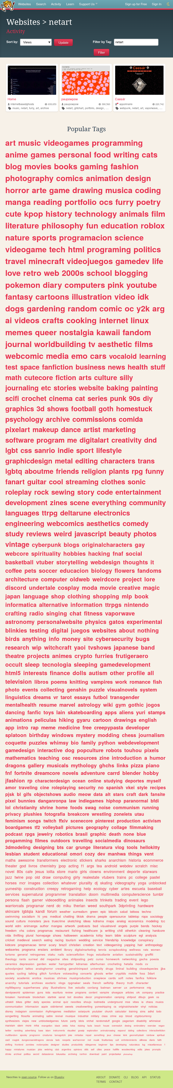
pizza (137, 765)
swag (90, 807)
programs (80, 992)
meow (84, 794)
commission (36, 1011)
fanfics (140, 978)
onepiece (100, 978)
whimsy (59, 742)
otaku (51, 954)
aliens (126, 712)
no (101, 787)
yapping (129, 944)
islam (48, 1030)
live (70, 987)
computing (62, 877)
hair (140, 944)
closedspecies (148, 969)
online (94, 780)
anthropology (154, 944)
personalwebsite (59, 622)
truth (130, 983)
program (50, 440)
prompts (156, 1049)
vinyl (143, 1006)
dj (96, 882)
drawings (125, 719)
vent (149, 853)
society (10, 978)
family (88, 742)
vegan (161, 1025)
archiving (72, 1054)
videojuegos (90, 261)
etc (46, 387)
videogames (66, 142)
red (89, 1039)
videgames (90, 1044)
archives (37, 983)
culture (105, 377)
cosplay (68, 587)
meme (48, 727)
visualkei (71, 1030)
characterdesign (52, 780)
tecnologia (56, 664)
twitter (8, 1030)
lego (144, 899)
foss (142, 973)
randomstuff (102, 1021)
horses (11, 882)
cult (117, 1039)
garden (41, 964)
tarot (66, 697)
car (69, 847)
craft (131, 794)
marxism (10, 1025)
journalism (151, 734)
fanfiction (57, 367)
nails (61, 954)
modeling (152, 921)
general (23, 954)
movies (37, 166)
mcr (22, 882)
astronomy (20, 622)
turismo (10, 954)
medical (55, 916)
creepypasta (108, 727)
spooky (23, 1035)
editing (86, 461)
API (144, 1077)
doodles (78, 997)
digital (59, 630)
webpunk (125, 108)
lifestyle (109, 450)
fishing (76, 930)
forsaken (10, 997)
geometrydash (137, 1035)
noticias (153, 1006)
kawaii (108, 332)
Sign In (156, 4)
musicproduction (80, 978)
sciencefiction (75, 954)
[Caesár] (139, 80)
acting (73, 865)
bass (40, 1030)
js (101, 930)
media (57, 355)
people (102, 916)
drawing (87, 190)
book (142, 596)
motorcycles (42, 1044)
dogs (14, 308)
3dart (151, 973)
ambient (56, 949)
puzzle (97, 689)
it (152, 562)
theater (11, 865)
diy (148, 398)
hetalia (128, 964)
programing (109, 249)
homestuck (134, 408)
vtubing (81, 1025)
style (142, 787)
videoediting (55, 899)
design (100, 108)
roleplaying (64, 787)
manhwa (117, 853)
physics (95, 622)
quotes (9, 973)
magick (15, 1039)
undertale (42, 587)
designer (55, 1044)
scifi (12, 398)
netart (24, 108)
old (37, 877)
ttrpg (50, 513)
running (150, 807)
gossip (81, 1030)
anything (34, 639)
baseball (155, 888)
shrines (62, 978)
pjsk (9, 794)
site (88, 639)
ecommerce (153, 860)
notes (129, 978)
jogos (153, 704)
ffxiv (63, 820)
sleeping (85, 664)
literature (22, 225)
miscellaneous (155, 1044)
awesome (26, 860)
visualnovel (108, 926)
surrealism (80, 911)
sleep (32, 664)
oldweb (80, 579)
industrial (83, 1016)
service (98, 940)
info (54, 639)
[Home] (32, 80)
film (158, 213)
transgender (124, 697)
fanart (15, 481)
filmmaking (141, 827)
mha (36, 1025)
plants (119, 471)
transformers (47, 860)
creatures (47, 1035)
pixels (108, 108)
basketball (19, 562)
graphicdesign (28, 461)
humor (157, 757)
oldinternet (56, 1006)
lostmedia (99, 1002)
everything (109, 502)
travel (15, 261)
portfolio (89, 108)
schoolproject (14, 969)
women (155, 950)
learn (108, 935)
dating (131, 1030)
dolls (79, 673)
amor (10, 787)
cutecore (38, 377)
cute (13, 213)
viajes (25, 1021)
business (90, 367)
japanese (126, 647)
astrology (89, 704)
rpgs (30, 834)
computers (85, 284)
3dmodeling (18, 847)
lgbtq (13, 471)
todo (158, 1011)
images (34, 882)
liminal (120, 969)
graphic (98, 834)
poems (59, 681)
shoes (57, 935)
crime (113, 1016)
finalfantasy (107, 1039)
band (148, 647)
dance (71, 429)
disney (9, 1011)
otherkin (130, 930)
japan (12, 596)
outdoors (60, 840)
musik (96, 1039)
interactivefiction (157, 1030)
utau (139, 814)
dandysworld (12, 992)
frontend (19, 1044)
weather (64, 911)
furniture (54, 973)
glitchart (78, 108)
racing (59, 940)
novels (70, 772)
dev (101, 853)
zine (104, 757)
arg (158, 308)
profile (136, 673)
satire (49, 1016)
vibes (136, 1002)
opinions (78, 1049)
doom (93, 894)
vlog (119, 847)
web (51, 272)
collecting (52, 689)
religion (93, 471)
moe (127, 1002)
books (65, 166)
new (33, 1021)
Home (12, 99)
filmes (41, 840)
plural (29, 935)
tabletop (133, 916)
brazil (62, 944)
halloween (71, 935)
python (106, 742)
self (92, 1049)
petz (90, 959)
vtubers (108, 877)
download (94, 1054)
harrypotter (66, 964)
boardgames (18, 827)
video (124, 296)
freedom (11, 930)
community (147, 502)
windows (62, 734)
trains (121, 877)
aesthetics (103, 523)
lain (60, 712)
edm (18, 926)
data (98, 794)
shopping (106, 596)
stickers (86, 860)
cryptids (121, 973)
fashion (125, 166)
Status (155, 1077)
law (72, 800)
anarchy (10, 983)
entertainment (138, 492)
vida (8, 935)
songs (34, 820)
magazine (53, 959)
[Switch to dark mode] (168, 4)
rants (22, 959)
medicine (69, 727)
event (133, 899)
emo (79, 355)
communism (126, 807)
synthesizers (12, 1021)
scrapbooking (118, 950)
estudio (80, 987)
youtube (141, 284)
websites (104, 630)
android (110, 865)
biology (101, 570)
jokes (147, 1049)
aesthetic (115, 344)
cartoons (52, 296)
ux (125, 987)
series (97, 398)
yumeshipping (103, 1006)
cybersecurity (114, 639)
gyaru (83, 719)
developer (138, 727)
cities (99, 1049)
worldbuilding (60, 344)
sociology (156, 916)
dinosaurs (134, 840)
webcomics (65, 523)
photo (12, 689)
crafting (16, 613)
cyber (113, 888)
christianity (25, 807)
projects (38, 656)
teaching (48, 757)
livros (32, 865)
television (18, 681)
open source (29, 1077)
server (117, 987)
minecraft (46, 261)
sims (142, 1011)
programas (45, 930)
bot (69, 997)
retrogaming (71, 888)
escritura (58, 992)
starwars (150, 871)
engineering (24, 523)
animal (57, 1002)
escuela (138, 888)
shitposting (78, 959)
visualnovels (122, 689)
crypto (83, 656)
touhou (133, 750)
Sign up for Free (136, 4)
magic (151, 587)
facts (89, 1025)
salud (123, 911)
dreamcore (47, 772)
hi (39, 916)
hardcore (159, 930)
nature (17, 237)
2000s (73, 272)
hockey (157, 926)
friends (67, 471)
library (68, 950)
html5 (13, 673)
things (135, 853)
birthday (39, 734)
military (95, 1016)
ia (142, 1002)
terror (42, 944)
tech (57, 249)
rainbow (150, 1035)
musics (159, 1002)
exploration (92, 1030)
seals (86, 983)
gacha (143, 959)
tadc (57, 1039)
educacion (74, 570)
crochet (34, 398)
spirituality (46, 553)
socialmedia (108, 840)
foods (76, 807)
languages (22, 513)
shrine (46, 807)
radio (36, 613)
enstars (43, 949)
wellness (135, 950)
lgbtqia (27, 911)
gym (120, 704)
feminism (15, 820)
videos (26, 320)
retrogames (37, 954)
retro (32, 272)
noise (105, 807)
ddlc (86, 1049)
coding (148, 190)
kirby (99, 935)
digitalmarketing (85, 950)
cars (98, 355)
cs (115, 1006)
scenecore (81, 820)
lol (8, 807)
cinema (61, 398)
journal (18, 344)
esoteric (50, 983)
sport (85, 450)
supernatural (32, 894)
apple (44, 1006)
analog (121, 921)
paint (104, 1054)
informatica (20, 605)
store (61, 871)
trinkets (106, 899)
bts (60, 847)
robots (114, 750)
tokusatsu (61, 1054)
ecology (100, 888)
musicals (57, 765)
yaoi (80, 647)
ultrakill (9, 1002)
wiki (108, 704)
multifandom (11, 1035)
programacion (85, 237)
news (116, 367)
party (73, 1021)
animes (62, 656)
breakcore (78, 814)
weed (92, 905)
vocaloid (123, 356)
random (82, 308)
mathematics (20, 757)
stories (65, 387)
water (52, 964)
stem (20, 1025)
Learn (70, 4)
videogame (26, 249)
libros (41, 681)
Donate (114, 1077)
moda (89, 587)
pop (29, 877)
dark (143, 794)
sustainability (134, 954)
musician (31, 1049)
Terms (101, 1082)
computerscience (136, 894)
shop (58, 596)
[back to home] (7, 6)
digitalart (94, 440)
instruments (59, 1030)
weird (63, 533)
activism (152, 820)
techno (146, 911)
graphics (19, 408)
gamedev (132, 261)
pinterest (104, 820)
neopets (66, 1039)
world (9, 926)
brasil (82, 834)
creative (130, 587)
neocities (76, 1002)
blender (131, 772)
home (62, 807)
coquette (15, 742)
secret (36, 1054)
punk (118, 398)
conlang (93, 987)
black (57, 1025)
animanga (30, 926)
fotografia (55, 814)
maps (110, 921)
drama (90, 916)
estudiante (103, 954)
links (122, 765)
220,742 (159, 104)
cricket (10, 940)
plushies (33, 814)
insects (92, 899)
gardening (46, 308)
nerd (50, 905)
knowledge (128, 940)
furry (31, 108)
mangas (56, 926)
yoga (142, 882)
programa (28, 949)
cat (80, 398)
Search (41, 4)
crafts (53, 320)
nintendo (136, 605)
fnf (8, 772)
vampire (104, 992)
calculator (120, 1011)
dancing (15, 712)
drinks (8, 1054)
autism (98, 673)
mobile (132, 973)
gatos (116, 622)
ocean (78, 780)
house (106, 1025)
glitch (43, 973)
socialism (28, 916)
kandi (40, 911)
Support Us (87, 4)
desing (128, 1025)
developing (121, 1044)
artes (125, 888)
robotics (64, 834)
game (59, 190)
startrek (52, 997)
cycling (21, 973)
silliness (143, 1039)
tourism (71, 940)
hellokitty (150, 847)
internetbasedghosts (22, 104)
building (132, 969)
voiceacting (70, 973)
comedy (136, 523)
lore (149, 579)
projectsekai (115, 1054)
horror (17, 190)
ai (8, 320)
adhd (151, 1011)
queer (46, 332)
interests (35, 673)
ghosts (98, 973)
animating (38, 1016)
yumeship (13, 888)
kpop (33, 213)
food (102, 154)
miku (67, 905)
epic (103, 911)
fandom (137, 332)
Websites (24, 4)
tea (99, 865)
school (99, 272)
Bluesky (59, 1077)
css (26, 450)
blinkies (16, 630)
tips (111, 1044)
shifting (8, 1044)
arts (85, 377)
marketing (119, 429)
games (43, 154)
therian (79, 905)
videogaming (113, 944)
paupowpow (69, 99)
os (157, 997)
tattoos (134, 911)
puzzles (38, 742)
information (86, 605)
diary (52, 284)
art (37, 108)
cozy (90, 853)
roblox (153, 225)
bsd (95, 926)
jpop (62, 865)
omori (76, 853)
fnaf (118, 553)
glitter (28, 1002)
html (76, 249)
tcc (163, 921)
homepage (43, 935)
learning (152, 356)
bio (75, 742)
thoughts (135, 562)
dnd (150, 440)
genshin (76, 689)
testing (39, 630)
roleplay (18, 492)
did (42, 959)
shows (58, 408)
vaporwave (151, 108)
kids (48, 992)
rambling (18, 1030)
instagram (21, 1011)
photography (29, 178)
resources (85, 757)
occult (13, 664)
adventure (93, 772)
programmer (56, 894)
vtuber (45, 562)
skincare (12, 911)
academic (23, 978)
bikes (19, 1002)
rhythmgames (53, 1011)
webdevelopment (138, 742)
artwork (70, 926)
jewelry (45, 834)
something (99, 1035)
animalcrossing (107, 1030)
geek (151, 997)
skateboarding (85, 712)
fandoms (149, 570)
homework (113, 959)
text (99, 944)
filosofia (25, 1016)
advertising (30, 1030)
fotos (72, 1025)
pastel (155, 877)
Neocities (12, 1077)
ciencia (49, 1039)
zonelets (123, 814)
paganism (128, 1021)
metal (64, 461)
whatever (69, 882)
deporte (133, 871)
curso (99, 959)
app (9, 727)
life (157, 261)
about (127, 630)
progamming (18, 840)
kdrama (98, 921)
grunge (83, 847)
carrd (113, 772)
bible (118, 935)
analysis (151, 935)
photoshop (127, 1054)
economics (135, 921)
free (87, 727)
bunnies (26, 800)
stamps (156, 712)
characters (117, 461)
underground (115, 1002)
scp (121, 1016)
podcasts (84, 926)
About (101, 1077)
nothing (148, 630)
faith (159, 1039)
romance (140, 681)
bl (19, 794)
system (148, 689)
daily (36, 1002)
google (116, 1021)
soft (120, 978)
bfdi (155, 800)
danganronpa (52, 800)
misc (154, 865)
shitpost (131, 997)
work (121, 681)
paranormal (136, 800)
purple (134, 926)
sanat (62, 997)
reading (47, 201)
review (69, 992)
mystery (85, 734)
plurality (85, 882)
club (57, 1049)
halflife (116, 1049)
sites (65, 959)
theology (11, 959)
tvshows (99, 647)
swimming (12, 916)
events (30, 689)
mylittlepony (13, 987)
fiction (65, 377)
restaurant (62, 930)
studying (113, 780)
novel (9, 871)
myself (154, 780)
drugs (109, 969)
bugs (143, 639)
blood (129, 1016)
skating (106, 882)
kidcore (10, 944)
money (71, 639)
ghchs (106, 765)
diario (152, 1039)
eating (48, 940)
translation (77, 894)
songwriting (12, 1016)
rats (145, 950)
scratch (141, 865)
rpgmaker (74, 983)
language (36, 596)
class (105, 1016)
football (83, 408)
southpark (107, 905)
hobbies (74, 553)
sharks (100, 860)
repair (89, 1035)
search (37, 940)
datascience (48, 1054)
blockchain (39, 997)
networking (129, 959)
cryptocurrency (143, 1016)
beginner (103, 1044)
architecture (21, 579)
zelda (65, 1025)
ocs (106, 201)
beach (98, 1025)
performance (137, 987)
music (15, 108)
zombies (30, 1044)
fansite (158, 794)
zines (58, 502)
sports (44, 237)
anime (16, 154)
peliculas (45, 719)
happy (8, 1049)
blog (13, 166)
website (91, 387)
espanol (122, 1030)
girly (76, 877)
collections (142, 1030)
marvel (67, 704)
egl (141, 935)
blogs (71, 545)
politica (27, 1054)
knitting (79, 681)
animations (18, 719)
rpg (137, 471)
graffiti (149, 954)
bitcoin (113, 911)
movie (108, 587)
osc (66, 757)
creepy (52, 888)
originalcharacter (128, 1006)
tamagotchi (60, 1035)
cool (56, 481)
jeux (109, 1035)
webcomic (24, 355)
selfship (109, 983)
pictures (74, 827)
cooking (81, 320)
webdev (126, 865)
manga (18, 201)
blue (141, 834)
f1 (82, 865)
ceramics (11, 964)
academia (87, 935)
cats (150, 154)
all (150, 673)
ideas (87, 921)
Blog (135, 1077)
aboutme (39, 471)
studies (65, 1044)
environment (114, 871)
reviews (38, 533)
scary (53, 944)
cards (112, 978)
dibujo (142, 997)
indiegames (91, 800)
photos (145, 533)
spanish (114, 787)
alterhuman (97, 964)
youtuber (97, 1011)
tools (132, 847)
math (13, 377)
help (87, 888)
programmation (103, 997)
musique (70, 1016)
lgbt (11, 450)
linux (140, 320)
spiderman (29, 992)
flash (26, 899)
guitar (36, 481)
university (97, 969)
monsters (34, 921)
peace (107, 1049)
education (119, 225)
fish (157, 681)
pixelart (17, 429)
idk (143, 296)
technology (96, 213)
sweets (69, 1006)
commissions (94, 419)
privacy (13, 814)
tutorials (24, 983)
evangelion (47, 1025)
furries (104, 656)
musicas (49, 978)
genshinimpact (78, 969)
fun (92, 225)
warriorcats (14, 905)
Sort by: (12, 42)
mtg (149, 987)
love (13, 272)
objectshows (47, 794)
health (138, 367)
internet (113, 320)
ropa (145, 916)
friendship (112, 940)
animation (104, 178)
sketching (74, 921)
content (93, 992)
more (28, 1025)
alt (108, 794)
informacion (32, 1006)
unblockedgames (49, 1021)
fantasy (19, 296)
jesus (39, 871)
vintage (17, 544)
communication (14, 1006)
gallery (36, 765)
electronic (69, 860)
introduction (127, 757)
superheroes (31, 987)
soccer (48, 570)
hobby (151, 772)
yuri (140, 712)
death (115, 834)
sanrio (44, 450)
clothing (79, 596)
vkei (130, 787)
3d (40, 408)
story (85, 492)
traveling (28, 787)
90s (134, 398)
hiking (66, 719)
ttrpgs (113, 605)
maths (10, 860)
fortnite (23, 772)
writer (109, 973)
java (46, 921)
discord (15, 587)
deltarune (75, 513)
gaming (94, 166)
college (141, 877)
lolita (50, 871)
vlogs (61, 983)
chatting (68, 916)
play (45, 987)
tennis (102, 950)
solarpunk (84, 1011)
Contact (115, 1082)
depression (27, 964)
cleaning (144, 930)
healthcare (90, 930)
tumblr (158, 894)
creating (60, 969)
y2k (143, 308)
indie (66, 450)
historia (135, 860)
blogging (131, 272)
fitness (93, 613)
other (117, 673)
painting (144, 387)
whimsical (155, 1021)
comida (131, 419)
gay (140, 545)
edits (140, 1049)
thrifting (18, 935)
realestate (91, 877)
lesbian (13, 853)
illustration (92, 296)
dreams (42, 697)
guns (40, 992)
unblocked (157, 882)
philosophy (63, 225)
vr (55, 697)
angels (122, 926)
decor (88, 997)
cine (44, 787)
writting (110, 930)
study (14, 533)
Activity (56, 4)
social (134, 553)
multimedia (110, 894)
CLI (126, 1077)
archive (45, 108)
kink (125, 1035)
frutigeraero (132, 656)
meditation (70, 1011)
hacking (99, 553)
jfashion (15, 780)
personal (74, 154)
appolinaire (125, 104)
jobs (40, 1049)
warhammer (79, 1039)
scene (79, 502)
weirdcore (106, 579)
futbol (100, 697)
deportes (134, 780)
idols (81, 1021)
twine (19, 877)
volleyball (53, 827)
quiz (65, 1002)
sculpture (130, 935)
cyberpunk (46, 545)
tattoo (29, 969)
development (26, 502)
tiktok (80, 916)
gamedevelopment (125, 664)
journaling (22, 387)
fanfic (34, 712)
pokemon (22, 284)
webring (49, 1049)
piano (152, 765)
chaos (149, 1002)
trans (146, 461)
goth (106, 408)
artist (91, 429)
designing (43, 847)
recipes (158, 787)
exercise (152, 1025)
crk (138, 992)
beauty (120, 533)
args (90, 865)
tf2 (37, 827)
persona (12, 899)
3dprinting (127, 905)
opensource (117, 916)
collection (51, 882)
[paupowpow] (85, 80)
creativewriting (84, 1006)
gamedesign (20, 750)
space (29, 367)
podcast (14, 834)
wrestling (101, 814)
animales (75, 899)
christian (75, 944)
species (46, 1002)
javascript (90, 533)
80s (20, 871)
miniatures (19, 1049)
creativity (126, 440)
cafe (29, 871)
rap (35, 727)
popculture (90, 750)
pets (30, 570)
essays (82, 697)
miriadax (79, 1035)
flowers (125, 570)
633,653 (52, 104)
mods (139, 964)
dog (69, 750)
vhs (21, 930)
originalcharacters (107, 545)
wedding (84, 940)
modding (108, 734)
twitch (49, 820)
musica (118, 190)
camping (119, 997)
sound (9, 921)
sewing (63, 492)
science (129, 237)
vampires (102, 681)
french (97, 983)
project (132, 579)
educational (54, 853)
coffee (13, 570)
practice (159, 992)
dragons (15, 765)
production (128, 820)
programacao (27, 944)
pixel (10, 800)
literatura (102, 847)
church (109, 1011)
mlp (127, 596)
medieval (23, 940)
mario (72, 871)
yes (44, 916)
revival (59, 1016)
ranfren (83, 1054)
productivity (77, 1044)
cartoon (102, 719)
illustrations (58, 987)
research (17, 647)
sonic (137, 481)
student (31, 853)
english (148, 719)
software (19, 440)
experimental (144, 622)
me (72, 440)
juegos (80, 630)
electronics (112, 513)
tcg (143, 1044)
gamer (37, 899)
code (105, 492)
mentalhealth (20, 704)
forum (52, 911)
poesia (154, 959)
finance (60, 673)
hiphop (113, 800)
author (44, 926)
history (59, 213)
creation (88, 944)
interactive (49, 750)
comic (110, 308)
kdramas (82, 964)
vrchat (89, 1021)
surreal (33, 959)
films (144, 344)
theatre (14, 656)
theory (120, 983)
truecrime (58, 921)
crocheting (115, 964)
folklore (152, 978)
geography (97, 827)
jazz (8, 877)
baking (118, 387)
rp (29, 780)
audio (70, 794)
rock (41, 492)
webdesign (105, 562)
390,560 (106, 104)
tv (91, 344)
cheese (117, 1035)
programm (35, 1035)
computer (54, 579)
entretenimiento (129, 1039)
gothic (136, 704)
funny (154, 471)
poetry (148, 201)
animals (134, 213)
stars (118, 794)
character (142, 983)
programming (117, 142)
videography (125, 882)
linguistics (18, 697)
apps (111, 712)
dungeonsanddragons (33, 1039)
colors (31, 930)
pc (131, 877)
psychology (24, 419)
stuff (157, 367)
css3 (7, 1039)
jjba (163, 969)
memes (18, 332)
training (133, 1011)
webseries (12, 949)
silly (126, 377)
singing (56, 613)
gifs (27, 794)
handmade (24, 997)
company (147, 992)
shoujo (87, 1002)
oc (129, 308)
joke (70, 1035)
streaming (82, 481)
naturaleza (134, 1044)
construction (34, 888)
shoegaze (117, 992)
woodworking (128, 1049)
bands (145, 926)
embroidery (139, 1025)
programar (35, 905)
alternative (53, 605)
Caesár (120, 99)
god (23, 865)
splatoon (16, 734)
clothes (113, 481)
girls (83, 871)
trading (121, 899)
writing (126, 154)
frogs (90, 954)
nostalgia (76, 332)
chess (129, 734)
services (12, 894)
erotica (36, 978)
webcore (17, 553)
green (94, 911)
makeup (45, 429)
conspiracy (146, 940)
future (64, 1021)
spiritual (161, 1035)
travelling (83, 840)
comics (69, 178)
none (128, 834)
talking (32, 973)
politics (147, 249)
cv (146, 964)
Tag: (102, 42)
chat (75, 613)
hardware (146, 905)
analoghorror (44, 969)
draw (46, 877)
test (11, 367)
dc (59, 905)
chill (120, 930)
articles (130, 992)
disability (142, 1021)
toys (48, 712)
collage (119, 827)
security (87, 787)
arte (39, 190)
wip (37, 647)
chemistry (48, 865)
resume (48, 704)
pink (116, 284)
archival (17, 1054)
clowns (95, 871)
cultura (21, 921)
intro (22, 727)
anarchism (117, 860)
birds (12, 639)
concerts (86, 973)
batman (106, 987)
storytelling (72, 562)
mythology (84, 765)
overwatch (117, 1025)
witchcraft (58, 647)
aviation (118, 954)
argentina (66, 1049)
